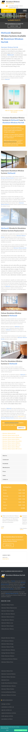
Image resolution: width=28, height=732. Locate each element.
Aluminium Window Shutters (8, 689)
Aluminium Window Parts (7, 671)
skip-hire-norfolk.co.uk (7, 710)
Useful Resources (7, 700)
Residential (5, 463)
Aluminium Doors (5, 680)
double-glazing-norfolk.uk (7, 716)
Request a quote (8, 10)
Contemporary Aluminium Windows (9, 659)
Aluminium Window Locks (7, 623)
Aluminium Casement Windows (8, 674)
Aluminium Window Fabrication (8, 677)
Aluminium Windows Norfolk (9, 433)
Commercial (5, 459)
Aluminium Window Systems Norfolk (11, 435)
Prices (4, 471)
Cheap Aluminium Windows (8, 620)
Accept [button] (21, 730)
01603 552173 (13, 7)
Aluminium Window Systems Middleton (11, 443)
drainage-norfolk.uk (6, 704)
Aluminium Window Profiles (8, 647)
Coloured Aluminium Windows (8, 650)
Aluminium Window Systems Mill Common (12, 448)
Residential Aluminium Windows (9, 686)
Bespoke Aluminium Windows (8, 638)
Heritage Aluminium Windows (8, 653)
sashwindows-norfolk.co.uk (8, 707)
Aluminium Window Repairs (8, 626)
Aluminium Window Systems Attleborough (12, 437)
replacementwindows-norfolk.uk (9, 713)
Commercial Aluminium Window (9, 692)
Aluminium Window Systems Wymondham (12, 441)
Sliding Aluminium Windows (8, 629)
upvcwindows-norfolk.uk (7, 719)
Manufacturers (6, 467)
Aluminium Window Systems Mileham (11, 447)
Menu (24, 10)
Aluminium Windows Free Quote (9, 695)
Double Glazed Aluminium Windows (9, 683)
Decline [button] (7, 730)
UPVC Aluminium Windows (7, 641)
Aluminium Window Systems (8, 617)
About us (5, 455)
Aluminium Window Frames (8, 604)
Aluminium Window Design (7, 644)
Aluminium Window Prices (7, 662)
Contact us (5, 479)
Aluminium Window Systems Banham (11, 439)
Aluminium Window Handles (8, 611)
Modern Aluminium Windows (8, 656)
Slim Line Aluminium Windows (8, 614)
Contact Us (21, 427)
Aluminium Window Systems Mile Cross (12, 445)
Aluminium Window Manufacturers (9, 608)
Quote (4, 475)
